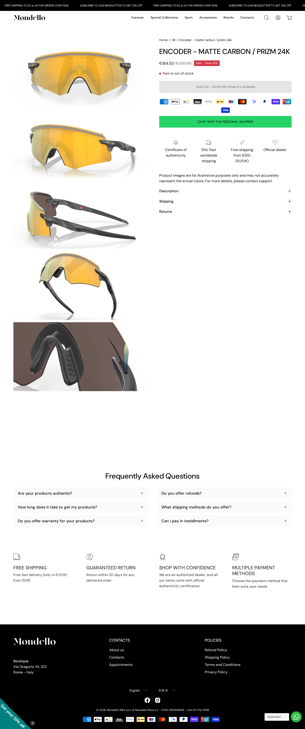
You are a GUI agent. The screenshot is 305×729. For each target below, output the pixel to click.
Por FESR (203, 710)
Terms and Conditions (222, 664)
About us (116, 650)
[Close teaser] (32, 723)
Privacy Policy (216, 672)
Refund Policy (216, 650)
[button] (15, 713)
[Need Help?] (296, 716)
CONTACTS (119, 640)
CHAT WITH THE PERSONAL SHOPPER (225, 122)
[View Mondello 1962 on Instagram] (157, 700)
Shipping (166, 201)
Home (163, 40)
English (135, 690)
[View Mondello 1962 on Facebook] (147, 700)
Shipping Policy (217, 657)
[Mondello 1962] (30, 17)
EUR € (163, 690)
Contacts (116, 657)
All (173, 40)
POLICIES (213, 640)
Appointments (121, 664)
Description (168, 191)
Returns (165, 211)
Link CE (191, 710)
